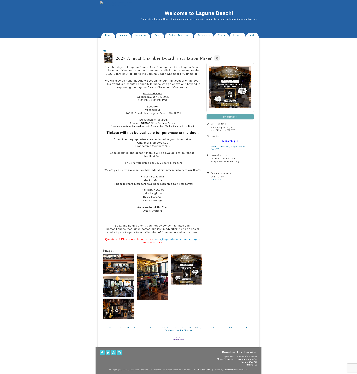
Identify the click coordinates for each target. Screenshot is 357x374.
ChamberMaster (231, 370)
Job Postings (215, 328)
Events (236, 35)
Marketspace (202, 328)
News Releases (135, 328)
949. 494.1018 (250, 362)
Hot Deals (164, 328)
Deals (157, 35)
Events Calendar (151, 328)
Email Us (253, 365)
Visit (252, 35)
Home (108, 35)
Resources (203, 35)
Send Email (216, 179)
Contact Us (228, 328)
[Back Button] (104, 51)
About (123, 35)
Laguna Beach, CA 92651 (238, 359)
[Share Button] (217, 58)
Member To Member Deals (183, 328)
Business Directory (178, 35)
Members (140, 35)
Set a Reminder (230, 116)
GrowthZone (204, 370)
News (221, 35)
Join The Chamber (184, 330)
